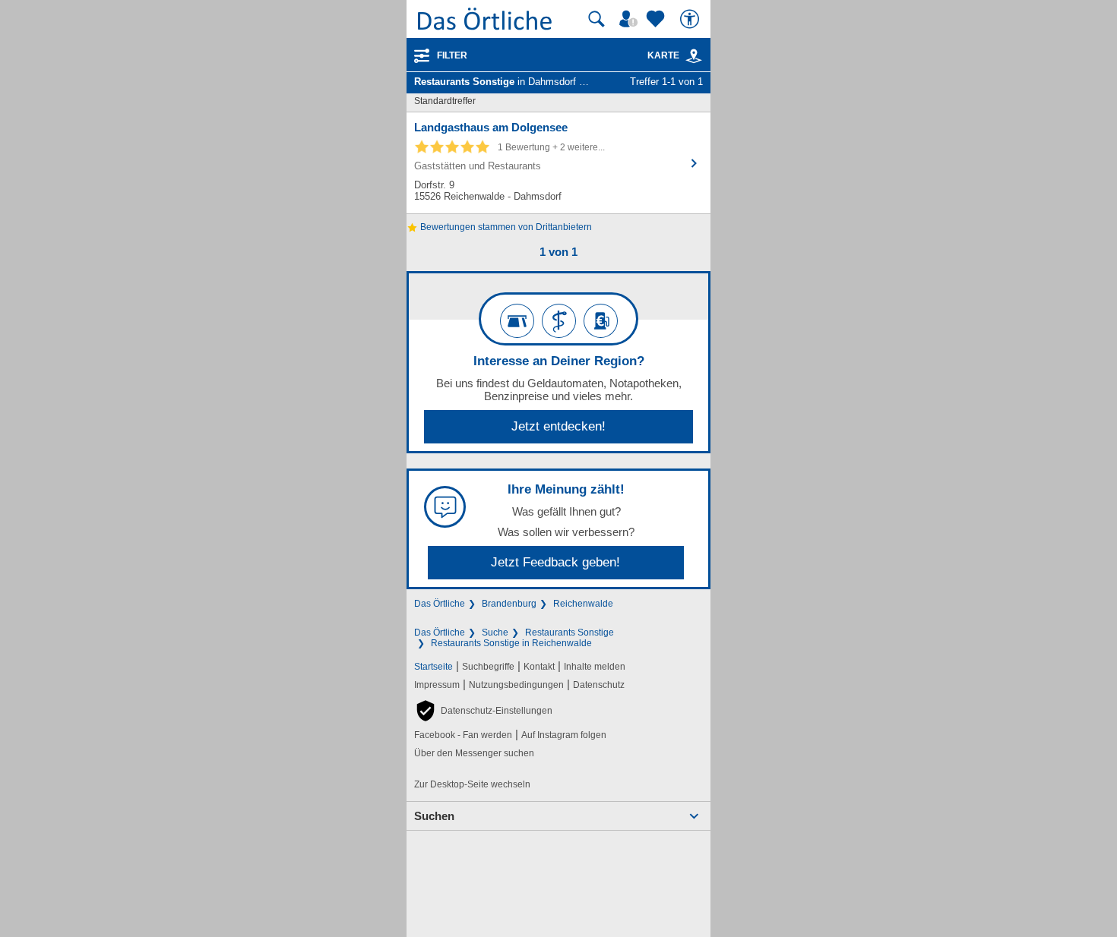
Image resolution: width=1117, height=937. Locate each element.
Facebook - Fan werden (463, 735)
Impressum (437, 685)
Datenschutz (599, 685)
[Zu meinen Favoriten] (657, 19)
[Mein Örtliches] (630, 19)
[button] (483, 711)
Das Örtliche (439, 603)
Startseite (433, 666)
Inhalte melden (594, 666)
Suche (495, 632)
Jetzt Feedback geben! (555, 562)
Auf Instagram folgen (563, 735)
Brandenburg (509, 603)
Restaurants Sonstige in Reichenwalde (511, 643)
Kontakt (539, 666)
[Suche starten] (596, 19)
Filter (452, 55)
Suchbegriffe (488, 666)
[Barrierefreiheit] (691, 19)
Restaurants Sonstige (569, 632)
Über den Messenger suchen (474, 753)
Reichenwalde (583, 603)
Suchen (434, 815)
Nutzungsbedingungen (516, 685)
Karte (663, 55)
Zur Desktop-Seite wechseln (472, 784)
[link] (694, 56)
